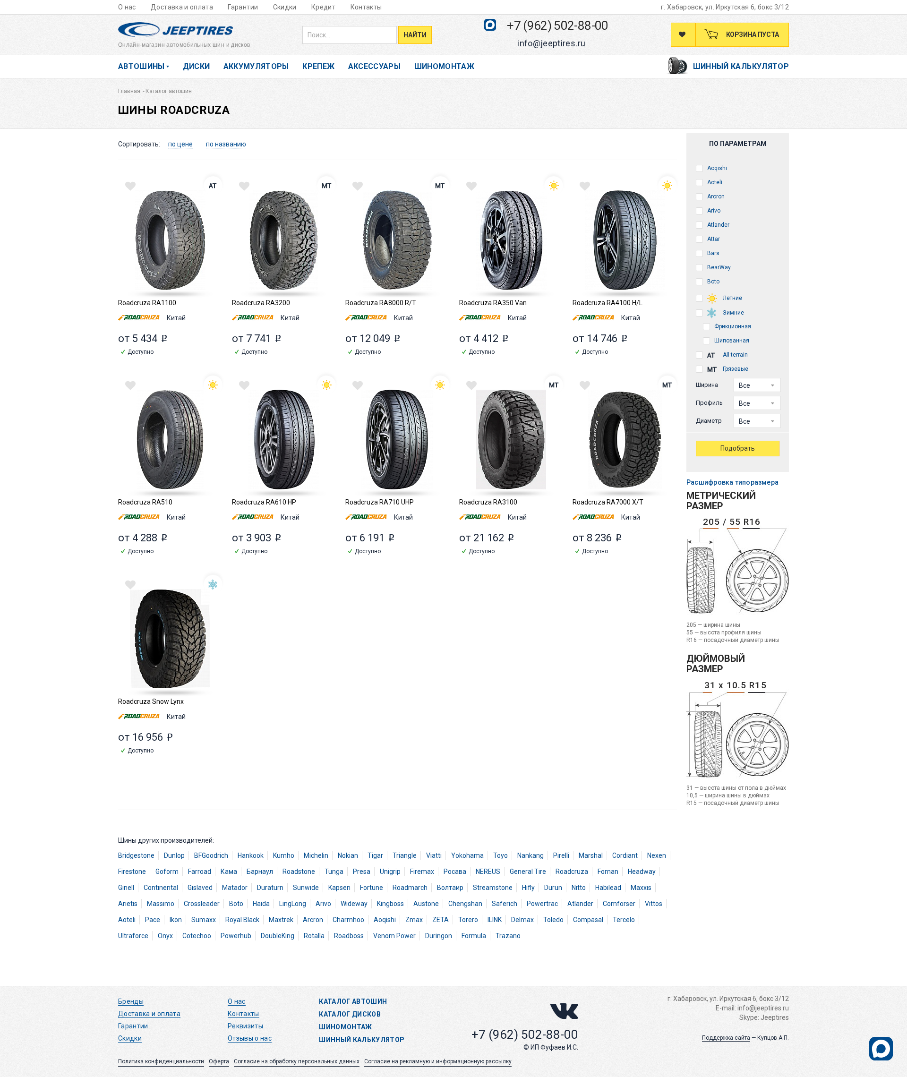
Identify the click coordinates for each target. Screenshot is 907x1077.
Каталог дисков (350, 1014)
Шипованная (731, 340)
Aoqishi (716, 168)
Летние (731, 298)
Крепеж (318, 66)
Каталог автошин (353, 1001)
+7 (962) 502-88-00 (557, 25)
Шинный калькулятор (741, 66)
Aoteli (714, 182)
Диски (196, 66)
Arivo (713, 210)
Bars (712, 253)
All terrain (734, 354)
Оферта (219, 1061)
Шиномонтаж (444, 66)
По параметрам (738, 143)
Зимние (732, 312)
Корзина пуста (752, 34)
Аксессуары (374, 66)
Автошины (141, 66)
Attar (713, 239)
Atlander (717, 225)
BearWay (718, 267)
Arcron (715, 196)
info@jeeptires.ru (551, 43)
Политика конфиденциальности (161, 1061)
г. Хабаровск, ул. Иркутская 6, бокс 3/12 (725, 7)
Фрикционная (732, 326)
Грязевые (734, 369)
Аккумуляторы (256, 66)
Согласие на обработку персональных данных (296, 1061)
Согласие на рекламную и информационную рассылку (438, 1061)
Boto (712, 281)
